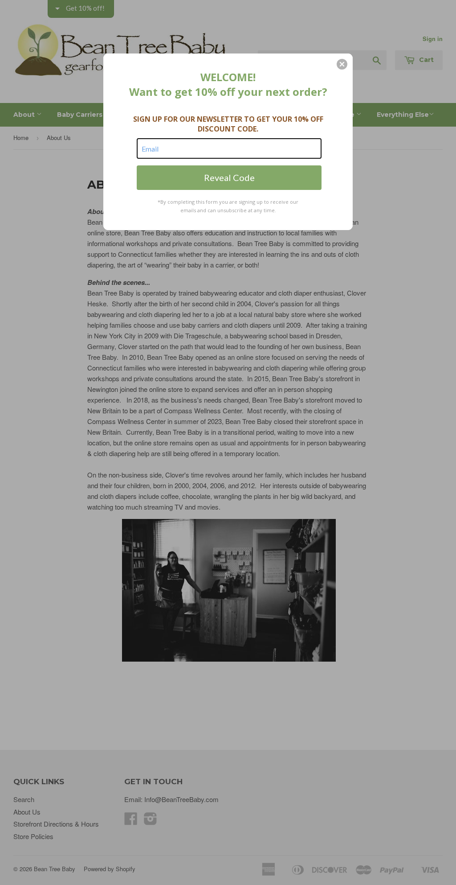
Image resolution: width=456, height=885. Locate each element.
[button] (342, 64)
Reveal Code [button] (229, 177)
